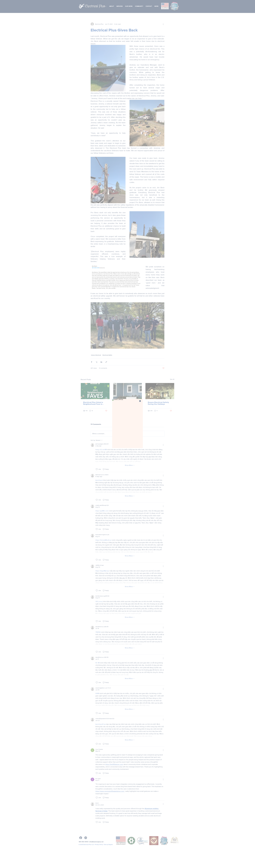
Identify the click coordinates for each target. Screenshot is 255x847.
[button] (140, 401)
